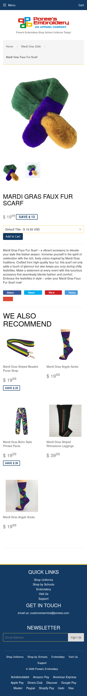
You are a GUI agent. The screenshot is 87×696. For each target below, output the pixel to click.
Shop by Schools (43, 584)
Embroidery (43, 589)
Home (9, 46)
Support (43, 599)
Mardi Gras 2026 (31, 46)
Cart (81, 5)
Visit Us (43, 594)
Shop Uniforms (43, 580)
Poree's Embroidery (46, 669)
